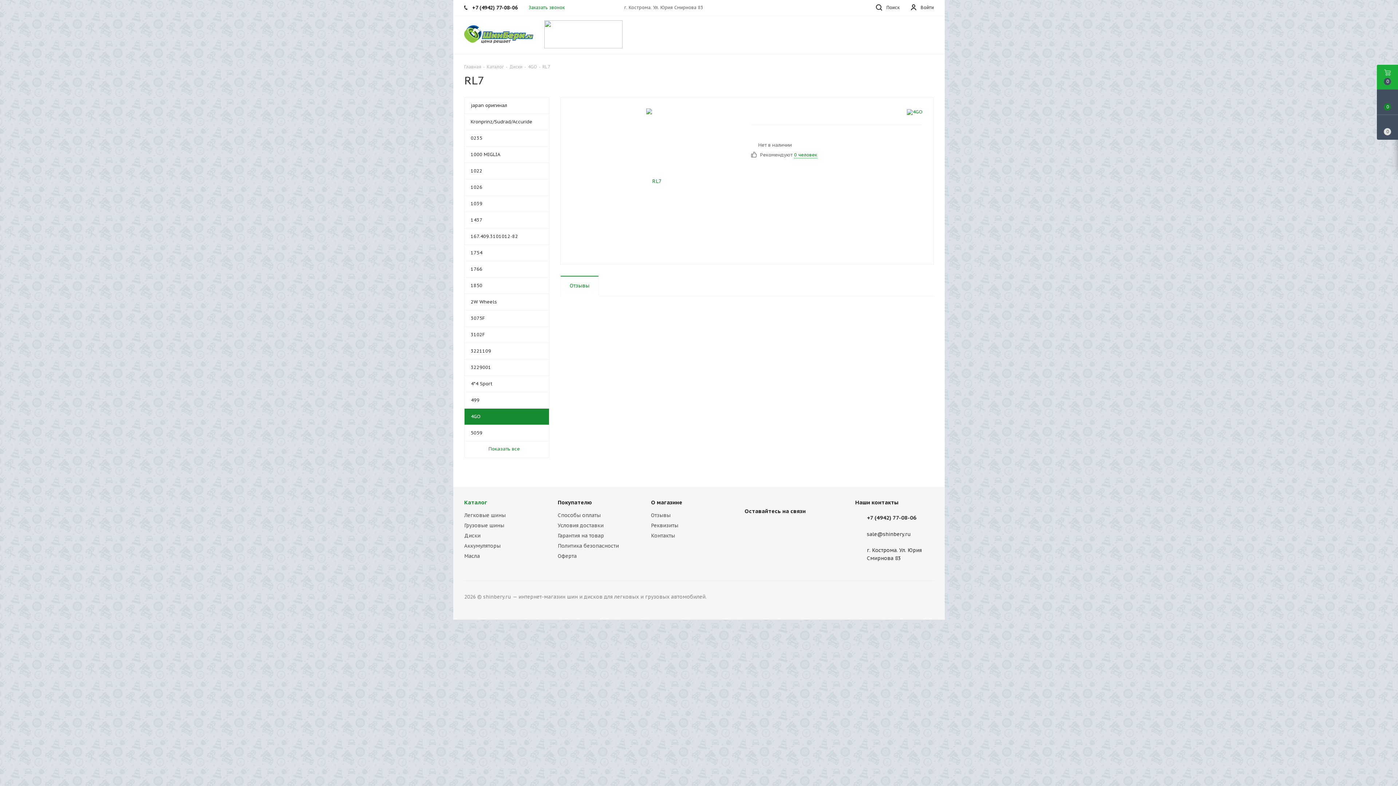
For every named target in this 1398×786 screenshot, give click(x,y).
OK (1295, 767)
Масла (472, 556)
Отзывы (661, 515)
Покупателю (575, 502)
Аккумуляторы (482, 546)
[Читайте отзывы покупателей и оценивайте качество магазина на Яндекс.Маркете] (583, 34)
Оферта (567, 556)
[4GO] (915, 112)
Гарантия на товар (581, 535)
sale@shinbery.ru (889, 534)
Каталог (475, 502)
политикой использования (1303, 745)
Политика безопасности (588, 546)
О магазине (666, 502)
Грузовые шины (484, 525)
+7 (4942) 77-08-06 (891, 517)
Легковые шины (485, 515)
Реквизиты (664, 525)
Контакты (663, 535)
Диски (472, 535)
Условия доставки (581, 525)
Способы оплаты (579, 515)
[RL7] (654, 181)
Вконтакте (752, 528)
